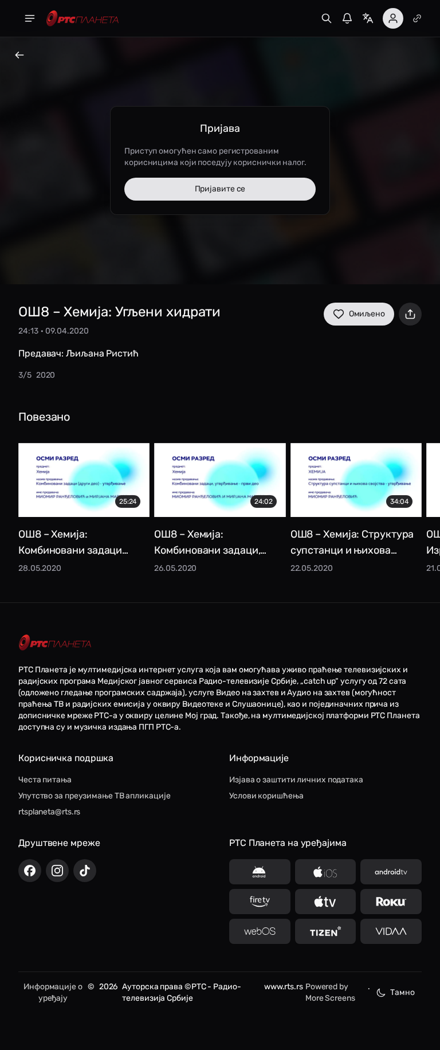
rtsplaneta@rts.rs (49, 812)
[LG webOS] (259, 931)
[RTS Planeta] (82, 18)
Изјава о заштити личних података (296, 780)
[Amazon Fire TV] (259, 901)
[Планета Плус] (417, 18)
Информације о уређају (52, 992)
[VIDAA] (391, 931)
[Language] (368, 18)
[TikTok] (84, 870)
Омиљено (367, 314)
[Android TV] (391, 871)
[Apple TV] (325, 901)
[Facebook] (29, 870)
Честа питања (45, 780)
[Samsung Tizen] (325, 931)
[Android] (259, 871)
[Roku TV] (391, 901)
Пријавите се (220, 189)
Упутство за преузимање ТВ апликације (94, 796)
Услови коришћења (266, 796)
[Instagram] (57, 870)
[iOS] (325, 871)
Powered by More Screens (330, 992)
